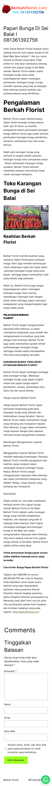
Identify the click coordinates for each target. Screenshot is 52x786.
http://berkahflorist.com (26, 611)
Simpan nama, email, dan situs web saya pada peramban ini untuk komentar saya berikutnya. (27, 748)
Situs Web (9, 731)
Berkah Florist (11, 779)
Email (7, 717)
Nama (7, 704)
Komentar (10, 671)
